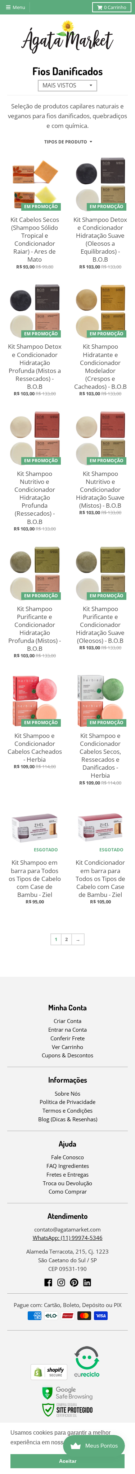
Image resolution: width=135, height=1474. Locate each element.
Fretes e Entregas (67, 1174)
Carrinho (115, 7)
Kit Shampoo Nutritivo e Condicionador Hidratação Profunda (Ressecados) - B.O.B (34, 497)
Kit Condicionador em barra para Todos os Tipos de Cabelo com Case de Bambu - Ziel (100, 878)
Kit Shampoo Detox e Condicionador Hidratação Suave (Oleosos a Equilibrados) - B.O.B (100, 239)
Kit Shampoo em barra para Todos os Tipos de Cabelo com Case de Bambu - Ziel (35, 878)
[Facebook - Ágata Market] (48, 1282)
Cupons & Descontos (67, 1055)
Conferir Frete (67, 1038)
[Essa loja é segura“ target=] (68, 1417)
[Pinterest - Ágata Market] (74, 1282)
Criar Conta (67, 1020)
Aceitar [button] (67, 1461)
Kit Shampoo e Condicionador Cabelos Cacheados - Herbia (35, 747)
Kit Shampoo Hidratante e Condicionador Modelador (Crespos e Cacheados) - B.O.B (100, 366)
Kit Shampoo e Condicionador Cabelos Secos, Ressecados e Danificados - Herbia (100, 755)
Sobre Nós (67, 1093)
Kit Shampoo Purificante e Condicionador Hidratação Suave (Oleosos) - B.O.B (100, 625)
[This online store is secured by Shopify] (49, 1378)
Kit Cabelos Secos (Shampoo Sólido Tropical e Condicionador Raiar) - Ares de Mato (34, 239)
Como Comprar (68, 1191)
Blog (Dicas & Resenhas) (67, 1119)
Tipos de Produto (65, 142)
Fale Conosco (67, 1157)
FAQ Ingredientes (67, 1165)
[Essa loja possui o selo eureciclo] (87, 1378)
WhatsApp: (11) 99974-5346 (68, 1237)
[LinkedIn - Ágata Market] (87, 1282)
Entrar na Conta (67, 1029)
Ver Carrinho (67, 1046)
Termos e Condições (67, 1110)
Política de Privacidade (67, 1101)
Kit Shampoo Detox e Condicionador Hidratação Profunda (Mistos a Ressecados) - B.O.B (35, 366)
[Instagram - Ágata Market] (61, 1282)
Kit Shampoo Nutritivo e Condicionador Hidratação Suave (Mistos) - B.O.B (100, 489)
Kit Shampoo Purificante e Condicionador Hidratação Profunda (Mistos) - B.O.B (34, 629)
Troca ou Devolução (67, 1183)
